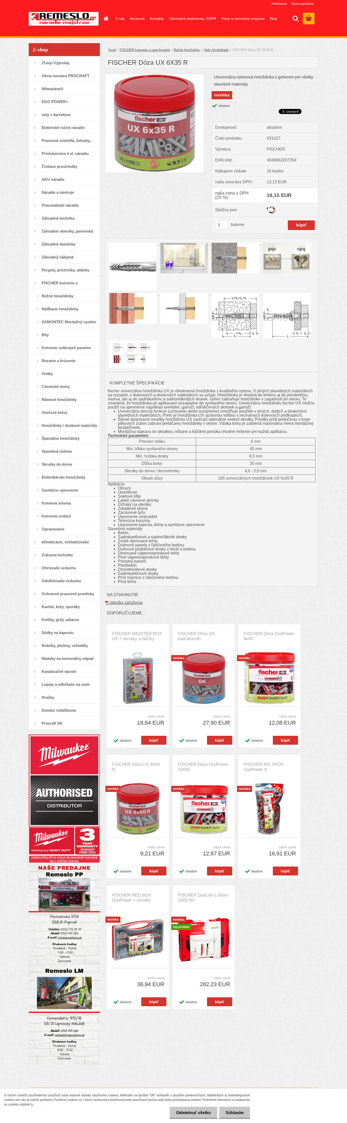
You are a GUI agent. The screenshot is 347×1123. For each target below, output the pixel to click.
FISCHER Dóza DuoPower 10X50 (203, 767)
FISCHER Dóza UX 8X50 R (136, 767)
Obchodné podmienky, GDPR (192, 19)
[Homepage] (105, 18)
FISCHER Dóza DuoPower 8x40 (269, 636)
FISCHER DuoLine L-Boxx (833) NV (203, 898)
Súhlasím (235, 1113)
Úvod (112, 50)
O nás (120, 19)
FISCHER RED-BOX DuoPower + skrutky (131, 898)
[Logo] (64, 18)
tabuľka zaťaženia (126, 602)
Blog (273, 19)
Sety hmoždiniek (216, 50)
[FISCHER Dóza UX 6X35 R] (154, 76)
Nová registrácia (302, 4)
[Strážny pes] (271, 208)
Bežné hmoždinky (187, 50)
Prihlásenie (279, 4)
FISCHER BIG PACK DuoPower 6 (263, 767)
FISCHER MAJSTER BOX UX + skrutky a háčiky (137, 636)
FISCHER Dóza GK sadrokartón (196, 636)
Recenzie (137, 19)
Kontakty (157, 19)
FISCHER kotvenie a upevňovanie (145, 50)
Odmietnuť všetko (193, 1113)
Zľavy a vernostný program (243, 19)
